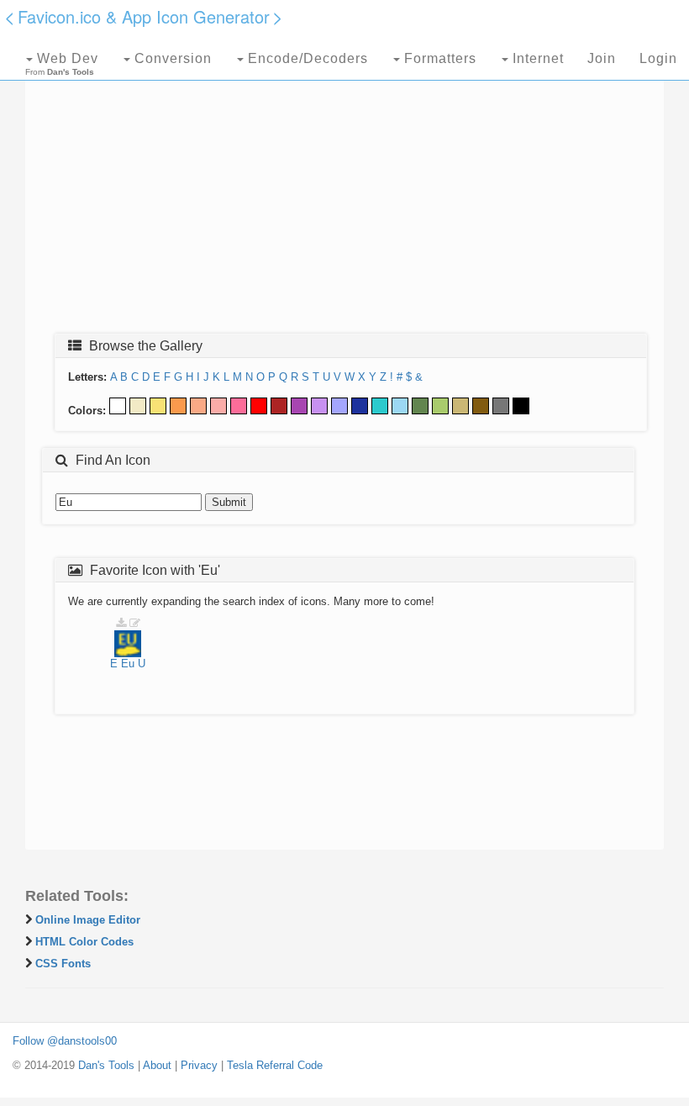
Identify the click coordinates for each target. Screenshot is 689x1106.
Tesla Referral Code (275, 1065)
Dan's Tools (106, 1065)
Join (601, 58)
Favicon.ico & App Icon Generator (144, 16)
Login (658, 58)
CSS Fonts (63, 963)
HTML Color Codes (84, 941)
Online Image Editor (87, 920)
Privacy (199, 1065)
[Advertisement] (344, 199)
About (157, 1065)
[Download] (121, 623)
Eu (127, 663)
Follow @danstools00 (65, 1041)
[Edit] (134, 623)
